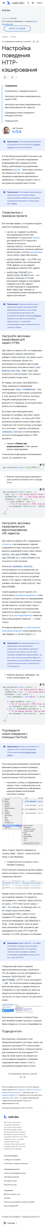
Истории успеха (10, 1181)
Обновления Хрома (11, 1177)
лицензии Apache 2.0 (10, 1095)
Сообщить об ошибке (12, 1160)
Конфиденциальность (31, 1217)
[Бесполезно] (37, 41)
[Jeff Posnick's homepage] (20, 132)
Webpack (37, 316)
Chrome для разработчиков (15, 1173)
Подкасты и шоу (10, 1185)
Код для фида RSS (11, 1206)
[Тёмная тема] (40, 464)
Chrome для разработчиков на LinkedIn (19, 1202)
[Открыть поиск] (28, 2)
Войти (39, 3)
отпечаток (6, 544)
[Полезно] (34, 41)
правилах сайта (8, 1098)
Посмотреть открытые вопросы (16, 1163)
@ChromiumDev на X (12, 1194)
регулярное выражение (25, 595)
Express (17, 170)
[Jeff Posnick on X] (13, 132)
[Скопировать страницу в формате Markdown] (12, 77)
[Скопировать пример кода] (43, 464)
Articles (6, 10)
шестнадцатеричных (23, 615)
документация (36, 252)
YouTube (7, 1198)
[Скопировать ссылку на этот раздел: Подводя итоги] (24, 1031)
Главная (5, 37)
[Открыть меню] (3, 3)
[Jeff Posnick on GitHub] (16, 132)
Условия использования (11, 1217)
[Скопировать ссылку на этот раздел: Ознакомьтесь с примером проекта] (29, 216)
